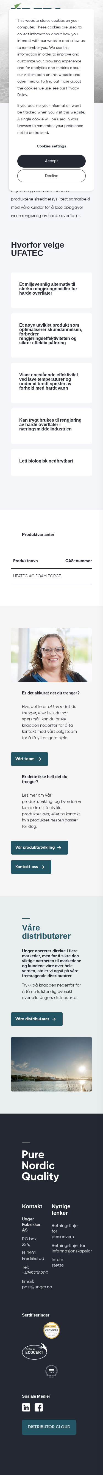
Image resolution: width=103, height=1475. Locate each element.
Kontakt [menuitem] (32, 1206)
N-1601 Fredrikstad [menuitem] (33, 1256)
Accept (51, 161)
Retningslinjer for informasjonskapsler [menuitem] (72, 1249)
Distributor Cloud (49, 1427)
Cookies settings (51, 146)
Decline (51, 176)
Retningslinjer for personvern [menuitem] (65, 1231)
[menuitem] (33, 1225)
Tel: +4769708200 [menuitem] (35, 1270)
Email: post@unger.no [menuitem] (37, 1284)
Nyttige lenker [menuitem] (61, 1209)
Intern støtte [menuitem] (58, 1263)
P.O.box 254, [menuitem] (29, 1242)
